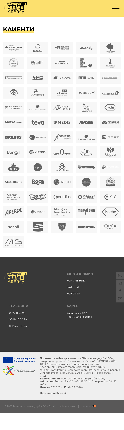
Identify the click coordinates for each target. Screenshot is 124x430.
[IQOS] (37, 48)
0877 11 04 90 (17, 313)
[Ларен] (37, 63)
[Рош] (110, 107)
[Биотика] (110, 152)
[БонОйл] (13, 152)
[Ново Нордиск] (86, 107)
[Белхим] (110, 122)
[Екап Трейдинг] (37, 137)
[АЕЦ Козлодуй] (62, 167)
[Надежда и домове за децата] (86, 63)
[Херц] (37, 78)
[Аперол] (13, 212)
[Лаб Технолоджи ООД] (13, 242)
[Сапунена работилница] (13, 63)
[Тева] (37, 122)
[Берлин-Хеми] (13, 107)
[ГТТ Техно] (86, 78)
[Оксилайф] (86, 182)
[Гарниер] (37, 212)
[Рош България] (110, 212)
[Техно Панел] (86, 227)
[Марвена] (86, 212)
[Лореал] (110, 227)
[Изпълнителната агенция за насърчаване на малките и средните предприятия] (13, 93)
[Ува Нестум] (110, 63)
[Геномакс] (110, 78)
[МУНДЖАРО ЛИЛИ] (13, 48)
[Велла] (86, 152)
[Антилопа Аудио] (37, 93)
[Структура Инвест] (13, 78)
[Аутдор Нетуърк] (62, 48)
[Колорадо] (62, 63)
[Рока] (37, 182)
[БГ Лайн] (13, 167)
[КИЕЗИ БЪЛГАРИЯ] (86, 197)
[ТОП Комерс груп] (110, 167)
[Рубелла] (86, 93)
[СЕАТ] (37, 227)
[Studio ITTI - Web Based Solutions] (89, 406)
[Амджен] (86, 122)
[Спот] (37, 167)
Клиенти (73, 287)
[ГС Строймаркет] (86, 167)
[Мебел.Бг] (86, 48)
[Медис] (62, 122)
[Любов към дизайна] (110, 48)
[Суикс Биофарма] (13, 122)
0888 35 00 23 (18, 326)
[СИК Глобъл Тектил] (110, 197)
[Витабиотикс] (62, 152)
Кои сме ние (76, 280)
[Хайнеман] (62, 78)
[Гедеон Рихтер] (37, 107)
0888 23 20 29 (18, 319)
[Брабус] (13, 137)
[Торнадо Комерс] (37, 197)
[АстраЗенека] (110, 93)
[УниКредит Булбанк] (13, 182)
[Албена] (62, 93)
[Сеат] (110, 137)
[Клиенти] (16, 8)
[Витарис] (37, 152)
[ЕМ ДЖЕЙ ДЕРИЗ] (110, 182)
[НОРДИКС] (62, 197)
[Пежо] (62, 227)
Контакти (73, 293)
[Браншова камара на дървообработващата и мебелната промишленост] (62, 182)
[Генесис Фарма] (62, 137)
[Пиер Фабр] (86, 137)
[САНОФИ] (13, 227)
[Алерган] (13, 197)
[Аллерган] (62, 212)
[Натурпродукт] (62, 107)
